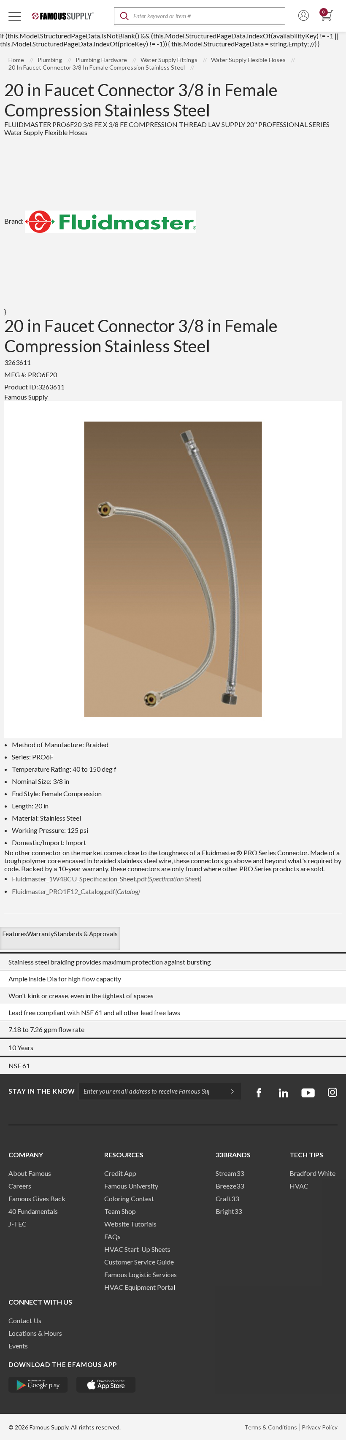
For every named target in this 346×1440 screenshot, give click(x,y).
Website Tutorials (130, 1224)
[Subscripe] (228, 1091)
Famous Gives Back (36, 1198)
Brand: (14, 221)
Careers (19, 1186)
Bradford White (312, 1173)
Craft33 (227, 1198)
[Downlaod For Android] (38, 1385)
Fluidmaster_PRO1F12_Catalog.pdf (76, 891)
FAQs (112, 1236)
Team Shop (120, 1211)
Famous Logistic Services (140, 1274)
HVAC (298, 1186)
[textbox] (199, 16)
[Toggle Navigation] (14, 16)
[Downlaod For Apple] (106, 1385)
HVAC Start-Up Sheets (137, 1249)
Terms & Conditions (270, 1427)
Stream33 (230, 1173)
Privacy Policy (320, 1427)
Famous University (131, 1186)
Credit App (120, 1173)
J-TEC (17, 1224)
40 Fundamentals (33, 1211)
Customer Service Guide (139, 1262)
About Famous (29, 1173)
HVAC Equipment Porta (138, 1287)
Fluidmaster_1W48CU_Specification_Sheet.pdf (106, 879)
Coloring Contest (129, 1198)
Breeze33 (230, 1186)
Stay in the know (41, 1091)
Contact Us (24, 1320)
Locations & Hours (35, 1333)
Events (18, 1346)
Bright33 (229, 1211)
